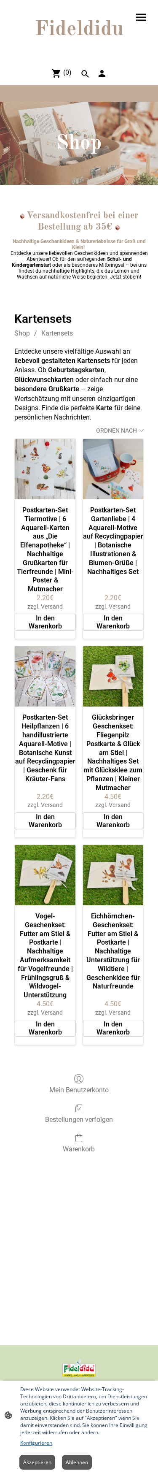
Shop (22, 333)
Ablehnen (77, 1462)
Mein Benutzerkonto (79, 1090)
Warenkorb (79, 1149)
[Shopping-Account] (102, 73)
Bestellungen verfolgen (79, 1120)
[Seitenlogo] (79, 50)
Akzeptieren (37, 1462)
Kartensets (57, 333)
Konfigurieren (36, 1442)
